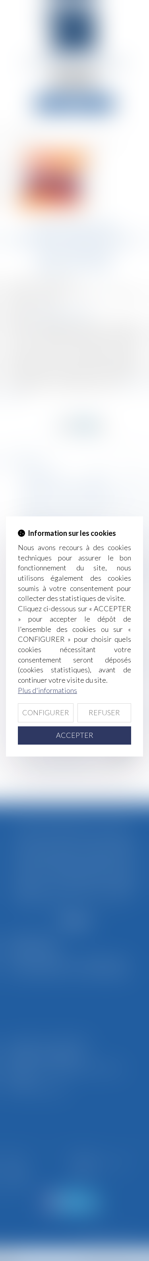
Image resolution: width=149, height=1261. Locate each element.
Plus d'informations (47, 690)
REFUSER (104, 712)
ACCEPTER (74, 735)
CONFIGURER (45, 712)
